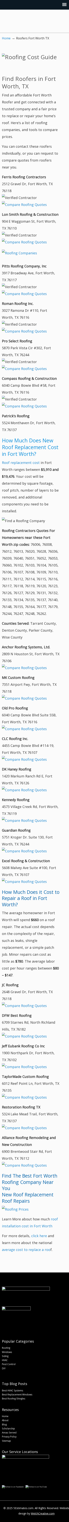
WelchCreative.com (43, 1513)
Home (6, 38)
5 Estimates (31, 22)
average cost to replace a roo (26, 1249)
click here (39, 1235)
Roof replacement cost (21, 462)
